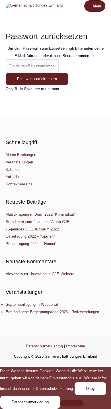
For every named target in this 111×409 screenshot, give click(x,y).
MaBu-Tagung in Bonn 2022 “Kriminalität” (40, 214)
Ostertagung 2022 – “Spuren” (30, 236)
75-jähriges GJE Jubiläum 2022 (32, 229)
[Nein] (72, 403)
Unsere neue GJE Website (52, 274)
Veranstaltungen (19, 162)
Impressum (75, 346)
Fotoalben (14, 177)
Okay (90, 388)
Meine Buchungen (21, 155)
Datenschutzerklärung (44, 346)
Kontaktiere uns (19, 184)
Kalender (13, 169)
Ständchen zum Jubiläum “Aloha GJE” (38, 222)
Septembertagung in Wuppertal (32, 304)
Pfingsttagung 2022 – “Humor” (31, 244)
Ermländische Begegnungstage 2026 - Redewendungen (52, 312)
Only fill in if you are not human (32, 89)
